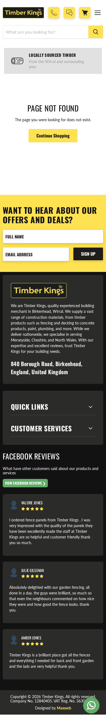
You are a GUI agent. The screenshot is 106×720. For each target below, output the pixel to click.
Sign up (88, 254)
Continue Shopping (53, 135)
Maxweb (64, 708)
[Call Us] (54, 12)
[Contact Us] (69, 12)
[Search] (95, 32)
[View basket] (85, 12)
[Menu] (97, 12)
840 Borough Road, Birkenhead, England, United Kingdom (47, 368)
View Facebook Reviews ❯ (25, 483)
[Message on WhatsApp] (91, 705)
